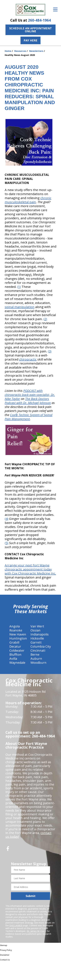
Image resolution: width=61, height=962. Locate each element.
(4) (6, 519)
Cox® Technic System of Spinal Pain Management (28, 417)
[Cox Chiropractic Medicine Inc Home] (30, 9)
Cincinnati (37, 650)
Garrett (36, 642)
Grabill (14, 642)
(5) (6, 543)
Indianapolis (39, 634)
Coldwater (16, 650)
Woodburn (38, 662)
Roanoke (15, 630)
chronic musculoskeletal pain (28, 200)
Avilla (13, 658)
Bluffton (15, 654)
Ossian (35, 630)
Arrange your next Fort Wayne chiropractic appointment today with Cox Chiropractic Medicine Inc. (30, 569)
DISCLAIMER (15, 925)
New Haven (17, 634)
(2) (45, 319)
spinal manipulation (19, 307)
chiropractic (28, 359)
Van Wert (37, 626)
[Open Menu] (55, 9)
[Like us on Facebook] (7, 850)
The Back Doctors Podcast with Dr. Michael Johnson (28, 401)
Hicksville (37, 638)
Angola (14, 626)
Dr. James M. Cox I (36, 931)
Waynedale (17, 662)
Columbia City (40, 646)
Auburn (36, 658)
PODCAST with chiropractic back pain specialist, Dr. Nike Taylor (30, 395)
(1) (19, 287)
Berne (34, 654)
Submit (31, 896)
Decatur (15, 646)
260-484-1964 (39, 20)
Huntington (18, 638)
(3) (49, 351)
